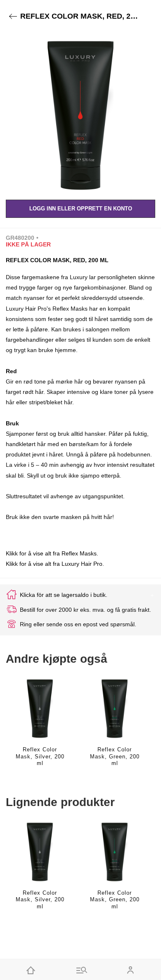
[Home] (31, 969)
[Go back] (13, 16)
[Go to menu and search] (81, 969)
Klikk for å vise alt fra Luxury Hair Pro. (55, 563)
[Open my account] (130, 969)
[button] (80, 113)
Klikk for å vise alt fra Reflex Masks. (52, 553)
